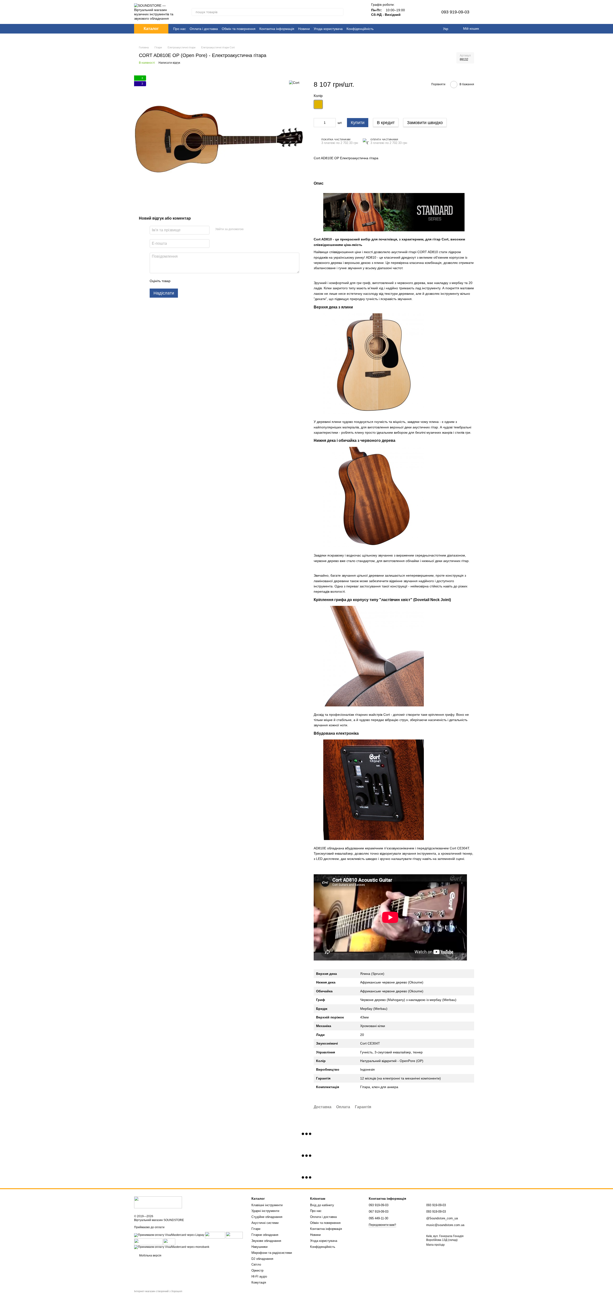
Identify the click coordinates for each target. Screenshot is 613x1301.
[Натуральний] (318, 104)
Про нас (179, 29)
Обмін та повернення (238, 29)
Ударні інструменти (265, 1211)
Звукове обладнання (266, 1241)
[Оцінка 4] (201, 281)
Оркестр (257, 1270)
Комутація (258, 1282)
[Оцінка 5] (209, 281)
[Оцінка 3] (194, 281)
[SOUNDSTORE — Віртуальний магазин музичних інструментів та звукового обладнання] (158, 1202)
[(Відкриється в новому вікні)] (148, 1241)
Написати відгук (169, 62)
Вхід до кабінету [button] (322, 1205)
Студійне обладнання (266, 1217)
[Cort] (294, 82)
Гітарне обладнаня (264, 1235)
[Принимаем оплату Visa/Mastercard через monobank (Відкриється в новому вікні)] (171, 1247)
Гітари (255, 1229)
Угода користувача (328, 29)
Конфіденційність (360, 29)
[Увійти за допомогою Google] (256, 229)
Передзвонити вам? (382, 1225)
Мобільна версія (149, 1255)
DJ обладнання (262, 1259)
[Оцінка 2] (186, 281)
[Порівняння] (413, 12)
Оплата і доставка (204, 29)
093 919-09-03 (455, 12)
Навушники (259, 1247)
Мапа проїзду (435, 1244)
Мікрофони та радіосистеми (271, 1253)
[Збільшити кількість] (332, 122)
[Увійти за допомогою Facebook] (249, 229)
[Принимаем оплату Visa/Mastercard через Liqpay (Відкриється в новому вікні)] (169, 1235)
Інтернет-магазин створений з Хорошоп (158, 1291)
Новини (304, 29)
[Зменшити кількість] (317, 122)
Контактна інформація (276, 29)
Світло (256, 1264)
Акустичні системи (264, 1223)
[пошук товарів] (339, 12)
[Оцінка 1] (178, 281)
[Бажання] (426, 12)
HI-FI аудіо (259, 1276)
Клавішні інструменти (267, 1205)
